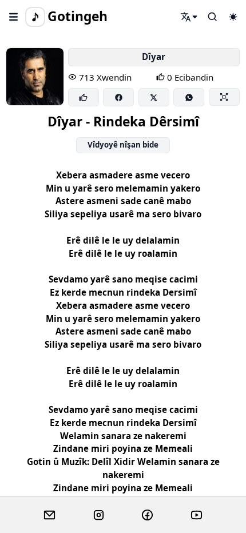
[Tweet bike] (153, 97)
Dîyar (153, 56)
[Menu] (14, 16)
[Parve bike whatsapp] (188, 97)
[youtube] (196, 515)
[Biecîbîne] (83, 97)
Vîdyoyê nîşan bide (123, 145)
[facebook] (147, 515)
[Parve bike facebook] (118, 97)
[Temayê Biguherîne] (232, 16)
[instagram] (98, 515)
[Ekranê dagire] (224, 96)
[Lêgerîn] (189, 16)
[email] (49, 515)
